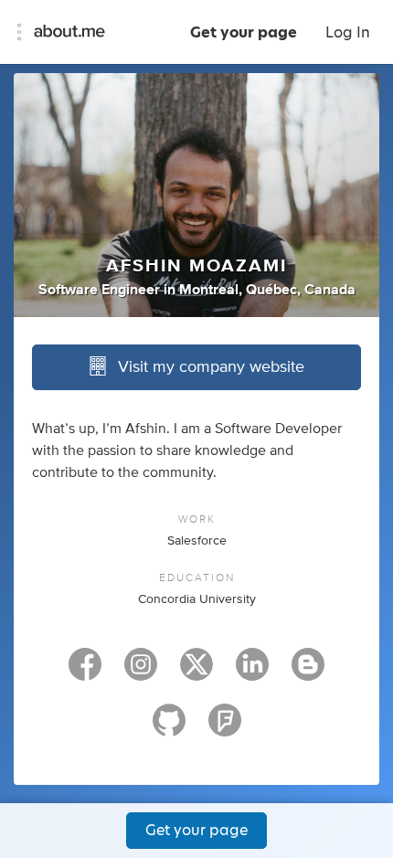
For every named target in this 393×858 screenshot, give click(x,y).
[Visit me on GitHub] (169, 728)
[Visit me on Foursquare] (224, 728)
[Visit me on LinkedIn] (252, 672)
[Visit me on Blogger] (308, 672)
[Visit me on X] (196, 672)
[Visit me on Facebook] (85, 672)
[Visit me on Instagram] (140, 672)
